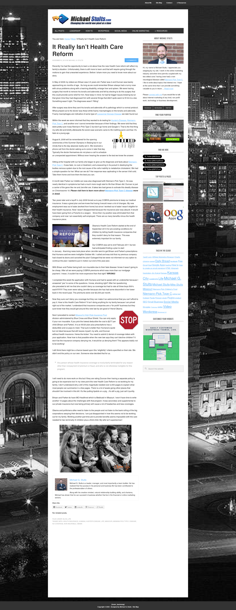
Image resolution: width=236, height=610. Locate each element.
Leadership (153, 278)
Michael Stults (161, 284)
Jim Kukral (156, 273)
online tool (176, 294)
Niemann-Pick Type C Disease (124, 521)
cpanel (152, 261)
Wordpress (150, 311)
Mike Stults (176, 284)
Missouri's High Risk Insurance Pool (91, 315)
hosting (168, 265)
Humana (82, 521)
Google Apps (158, 264)
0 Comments (131, 60)
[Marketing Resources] (153, 234)
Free (180, 261)
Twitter (168, 108)
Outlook (146, 298)
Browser (170, 257)
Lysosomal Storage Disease (109, 113)
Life (69, 519)
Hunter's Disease (118, 120)
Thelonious (154, 307)
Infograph (174, 268)
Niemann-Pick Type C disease (119, 190)
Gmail (145, 265)
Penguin (158, 298)
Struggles (146, 307)
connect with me (155, 94)
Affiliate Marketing (159, 257)
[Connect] (153, 213)
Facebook (147, 108)
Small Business (155, 301)
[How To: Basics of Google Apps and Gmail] (173, 213)
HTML (167, 268)
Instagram (158, 108)
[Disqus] (95, 561)
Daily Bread (162, 261)
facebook (174, 261)
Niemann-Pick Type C (174, 79)
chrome (146, 261)
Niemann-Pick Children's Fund (165, 289)
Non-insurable (70, 524)
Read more (168, 88)
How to (175, 264)
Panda (152, 298)
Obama (79, 524)
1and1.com (147, 257)
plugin (164, 298)
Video (167, 306)
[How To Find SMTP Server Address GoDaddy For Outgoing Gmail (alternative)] (173, 191)
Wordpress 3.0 (162, 312)
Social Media (171, 301)
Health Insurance (70, 521)
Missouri (108, 521)
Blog (65, 519)
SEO (145, 301)
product (178, 298)
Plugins (171, 297)
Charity (177, 257)
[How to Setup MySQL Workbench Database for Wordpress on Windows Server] (153, 191)
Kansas (164, 273)
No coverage (57, 524)
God (150, 265)
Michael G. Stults (81, 19)
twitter (160, 307)
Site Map (136, 607)
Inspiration (147, 273)
